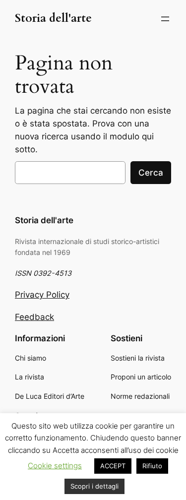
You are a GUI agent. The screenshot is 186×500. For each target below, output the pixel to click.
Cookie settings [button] (55, 465)
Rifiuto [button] (152, 466)
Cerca (150, 173)
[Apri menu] (165, 19)
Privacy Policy (42, 295)
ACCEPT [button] (112, 466)
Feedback (34, 317)
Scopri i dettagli (94, 486)
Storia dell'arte (53, 18)
